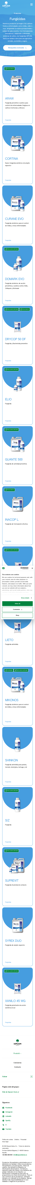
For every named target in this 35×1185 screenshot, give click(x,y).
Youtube (8, 1129)
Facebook (8, 1108)
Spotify (7, 1120)
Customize (16, 609)
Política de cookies (7, 1139)
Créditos (16, 1139)
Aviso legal (5, 1141)
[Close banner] (32, 568)
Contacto (17, 1067)
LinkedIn (8, 1116)
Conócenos (17, 1063)
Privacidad (23, 1139)
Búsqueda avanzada (16, 48)
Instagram (8, 1112)
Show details (25, 598)
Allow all (17, 603)
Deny (17, 615)
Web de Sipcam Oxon (9, 1092)
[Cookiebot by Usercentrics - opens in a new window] (21, 568)
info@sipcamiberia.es (20, 1155)
